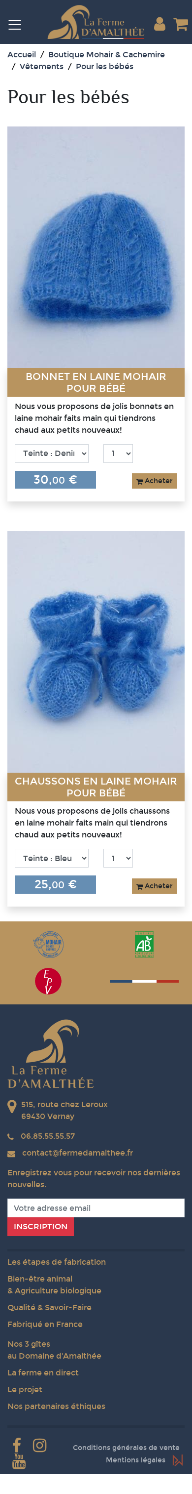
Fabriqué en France (45, 1324)
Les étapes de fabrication (56, 1262)
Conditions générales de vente (126, 1448)
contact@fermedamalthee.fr (77, 1153)
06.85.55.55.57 (48, 1136)
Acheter (158, 481)
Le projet (24, 1389)
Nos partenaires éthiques (56, 1406)
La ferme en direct (43, 1372)
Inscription (40, 1226)
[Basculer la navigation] (19, 24)
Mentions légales (135, 1460)
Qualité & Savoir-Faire (49, 1307)
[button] (159, 24)
